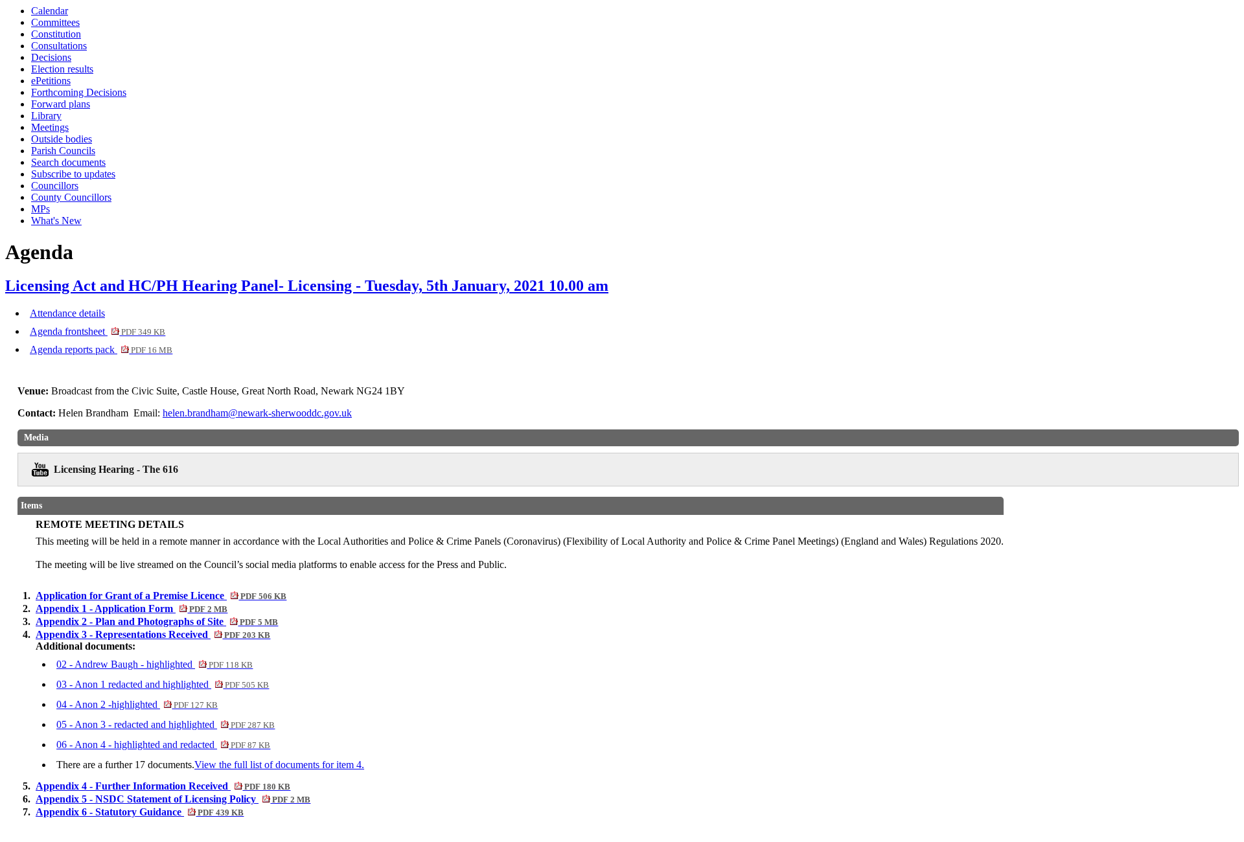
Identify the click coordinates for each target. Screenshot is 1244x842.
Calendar (49, 10)
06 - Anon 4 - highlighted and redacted (163, 744)
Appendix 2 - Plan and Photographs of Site (157, 621)
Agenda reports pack (101, 349)
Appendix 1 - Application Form (131, 608)
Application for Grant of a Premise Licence (161, 595)
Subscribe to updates (73, 173)
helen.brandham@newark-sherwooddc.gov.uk (257, 412)
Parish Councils (63, 150)
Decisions (51, 57)
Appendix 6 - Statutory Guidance (140, 811)
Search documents (68, 162)
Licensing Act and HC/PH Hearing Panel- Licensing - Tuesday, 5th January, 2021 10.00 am (306, 285)
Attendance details (67, 313)
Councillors (54, 185)
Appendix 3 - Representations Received (153, 634)
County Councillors (71, 197)
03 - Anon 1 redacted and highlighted (162, 684)
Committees (55, 22)
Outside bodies (61, 138)
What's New (56, 220)
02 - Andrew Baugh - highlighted (154, 664)
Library (46, 115)
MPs (40, 208)
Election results (62, 68)
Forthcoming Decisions (78, 92)
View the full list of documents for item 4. (279, 764)
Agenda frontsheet (97, 331)
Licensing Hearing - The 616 (116, 469)
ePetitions (51, 80)
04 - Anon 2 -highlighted (137, 704)
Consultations (59, 45)
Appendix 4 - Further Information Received (163, 785)
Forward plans (60, 103)
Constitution (56, 34)
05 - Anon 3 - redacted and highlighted (165, 724)
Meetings (50, 127)
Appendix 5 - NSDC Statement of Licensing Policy (173, 798)
